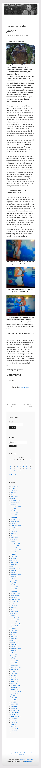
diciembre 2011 (15, 618)
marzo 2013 (14, 587)
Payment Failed (28, 753)
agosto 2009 (14, 669)
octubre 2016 (14, 504)
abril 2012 (13, 609)
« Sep (11, 474)
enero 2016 (13, 517)
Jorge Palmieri (23, 35)
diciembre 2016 (15, 500)
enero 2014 (13, 566)
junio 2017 (13, 490)
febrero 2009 (14, 681)
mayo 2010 (13, 657)
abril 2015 (13, 535)
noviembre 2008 (15, 687)
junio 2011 (13, 630)
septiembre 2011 (15, 624)
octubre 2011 (14, 622)
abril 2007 (13, 726)
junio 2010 (13, 655)
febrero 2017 (14, 498)
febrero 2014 (14, 564)
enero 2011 (13, 640)
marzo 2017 (14, 496)
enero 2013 (13, 591)
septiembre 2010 (15, 648)
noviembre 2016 (15, 502)
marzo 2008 (14, 704)
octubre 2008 (14, 689)
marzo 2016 (14, 513)
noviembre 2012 (15, 595)
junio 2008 (13, 698)
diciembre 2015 (15, 519)
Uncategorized (24, 387)
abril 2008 (13, 702)
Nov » (16, 474)
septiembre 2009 (15, 667)
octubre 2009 (14, 665)
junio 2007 (13, 722)
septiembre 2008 (15, 692)
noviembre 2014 (15, 546)
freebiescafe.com (29, 761)
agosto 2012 (14, 601)
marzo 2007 (14, 728)
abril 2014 (13, 560)
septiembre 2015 (15, 525)
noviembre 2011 (15, 620)
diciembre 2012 (15, 593)
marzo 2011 (14, 636)
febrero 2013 (14, 589)
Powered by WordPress (26, 759)
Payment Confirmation (16, 753)
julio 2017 (13, 488)
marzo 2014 (14, 562)
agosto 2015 (14, 527)
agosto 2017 (14, 486)
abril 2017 (13, 494)
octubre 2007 (14, 714)
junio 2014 (13, 556)
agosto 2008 (14, 693)
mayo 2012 (13, 607)
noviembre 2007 (15, 712)
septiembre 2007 (15, 716)
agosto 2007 (14, 718)
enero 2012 (13, 615)
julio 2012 (13, 603)
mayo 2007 (13, 724)
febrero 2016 (14, 515)
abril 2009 (13, 677)
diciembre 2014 (15, 544)
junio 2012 (13, 605)
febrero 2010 (14, 663)
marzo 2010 (14, 661)
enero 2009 (13, 683)
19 (26, 466)
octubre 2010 (14, 646)
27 (30, 468)
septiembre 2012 (15, 599)
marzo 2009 (14, 679)
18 (23, 466)
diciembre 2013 (15, 568)
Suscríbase (21, 754)
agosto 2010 (14, 650)
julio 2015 (13, 529)
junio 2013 (13, 581)
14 (10, 466)
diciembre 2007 (15, 710)
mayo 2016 (13, 509)
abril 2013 (13, 585)
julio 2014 (13, 554)
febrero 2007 (14, 730)
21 (10, 468)
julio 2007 (13, 720)
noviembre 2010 (15, 644)
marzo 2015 (14, 537)
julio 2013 (13, 578)
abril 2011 (13, 634)
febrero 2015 (14, 539)
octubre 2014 (14, 548)
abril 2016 (13, 511)
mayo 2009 (13, 675)
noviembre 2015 (15, 521)
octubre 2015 (14, 523)
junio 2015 (13, 531)
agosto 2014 (14, 552)
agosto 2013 (14, 576)
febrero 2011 (14, 638)
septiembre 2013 (15, 574)
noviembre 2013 (15, 570)
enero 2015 (13, 541)
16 (17, 466)
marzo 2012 (14, 611)
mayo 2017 (13, 492)
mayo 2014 (13, 558)
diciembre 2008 (15, 685)
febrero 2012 (14, 613)
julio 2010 (13, 652)
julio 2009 (13, 671)
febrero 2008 (14, 706)
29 (14, 470)
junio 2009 (13, 673)
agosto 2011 (14, 626)
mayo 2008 (13, 700)
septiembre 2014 (15, 550)
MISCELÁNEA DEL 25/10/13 (12, 405)
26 (26, 468)
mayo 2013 (13, 583)
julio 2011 (13, 628)
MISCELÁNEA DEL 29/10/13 (28, 405)
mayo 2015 (13, 533)
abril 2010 (13, 659)
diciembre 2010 (15, 642)
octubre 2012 (14, 597)
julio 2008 (13, 696)
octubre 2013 (14, 572)
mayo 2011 (13, 632)
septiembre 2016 (15, 507)
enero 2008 (13, 708)
